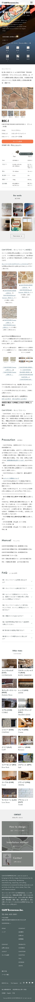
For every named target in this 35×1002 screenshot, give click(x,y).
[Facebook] (26, 983)
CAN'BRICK (22, 948)
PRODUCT (9, 7)
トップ (3, 932)
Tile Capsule (14, 983)
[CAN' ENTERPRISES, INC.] (10, 2)
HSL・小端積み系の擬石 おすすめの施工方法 (15, 562)
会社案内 (21, 932)
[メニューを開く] (31, 2)
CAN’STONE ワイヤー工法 (9, 555)
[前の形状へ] (12, 153)
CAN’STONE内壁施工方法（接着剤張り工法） (15, 546)
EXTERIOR (21, 962)
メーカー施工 (5, 974)
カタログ (4, 951)
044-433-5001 (11, 914)
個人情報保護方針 (6, 989)
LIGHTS (21, 965)
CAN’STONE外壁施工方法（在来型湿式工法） (15, 552)
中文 (13, 993)
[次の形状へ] (32, 153)
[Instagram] (24, 983)
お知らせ (21, 935)
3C (20, 983)
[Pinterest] (29, 983)
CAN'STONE (17, 7)
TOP (4, 7)
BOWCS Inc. (5, 983)
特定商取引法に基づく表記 (20, 989)
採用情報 (21, 939)
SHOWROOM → (6, 923)
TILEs (20, 958)
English (9, 993)
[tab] (4, 114)
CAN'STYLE (22, 955)
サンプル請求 (5, 955)
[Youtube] (32, 983)
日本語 (3, 993)
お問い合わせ (5, 948)
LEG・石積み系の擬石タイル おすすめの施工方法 (16, 558)
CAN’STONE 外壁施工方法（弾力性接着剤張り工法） (17, 549)
